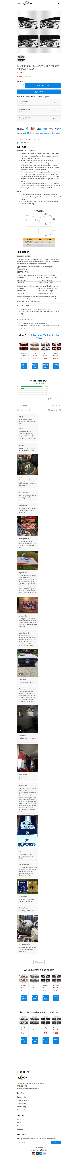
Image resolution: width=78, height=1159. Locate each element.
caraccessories (38, 133)
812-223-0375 (22, 1086)
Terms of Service (23, 1100)
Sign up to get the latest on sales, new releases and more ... (37, 1139)
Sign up (56, 1142)
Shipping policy (22, 1103)
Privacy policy (22, 1097)
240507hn (28, 133)
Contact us (20, 1119)
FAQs (19, 1123)
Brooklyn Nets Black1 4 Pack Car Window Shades (34, 987)
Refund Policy (22, 1110)
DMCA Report (34, 1150)
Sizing (19, 1126)
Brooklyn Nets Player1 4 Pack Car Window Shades (23, 987)
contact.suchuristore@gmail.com (28, 1089)
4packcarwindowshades (52, 133)
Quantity (20, 81)
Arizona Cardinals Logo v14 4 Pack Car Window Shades (23, 355)
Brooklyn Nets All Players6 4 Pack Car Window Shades (56, 987)
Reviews (20, 1129)
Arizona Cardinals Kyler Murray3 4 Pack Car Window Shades (35, 355)
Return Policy (21, 1107)
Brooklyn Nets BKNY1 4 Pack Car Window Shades (45, 987)
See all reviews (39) (39, 383)
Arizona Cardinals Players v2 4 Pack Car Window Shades (56, 355)
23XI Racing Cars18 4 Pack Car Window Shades (45, 355)
